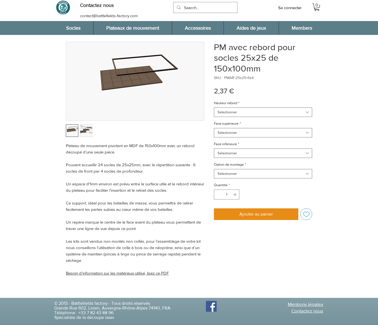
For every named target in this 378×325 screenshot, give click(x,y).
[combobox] (263, 112)
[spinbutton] (226, 194)
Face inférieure (226, 144)
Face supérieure (227, 123)
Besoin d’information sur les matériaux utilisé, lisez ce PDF (117, 273)
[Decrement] (218, 194)
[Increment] (235, 194)
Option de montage (230, 164)
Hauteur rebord (226, 103)
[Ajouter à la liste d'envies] (306, 214)
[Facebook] (211, 306)
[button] (99, 5)
